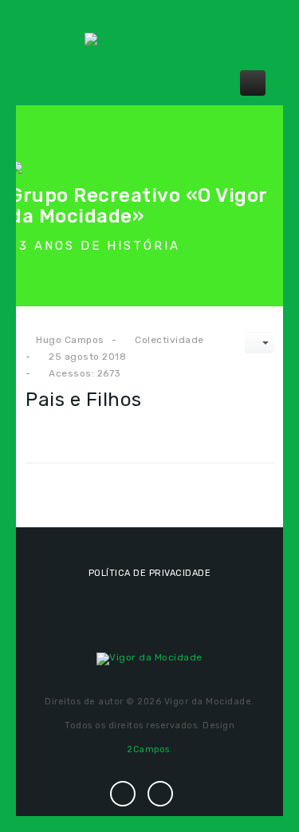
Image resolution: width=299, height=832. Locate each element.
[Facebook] (123, 793)
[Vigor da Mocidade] (149, 37)
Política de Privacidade (150, 573)
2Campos (148, 749)
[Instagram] (161, 793)
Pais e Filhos (84, 399)
